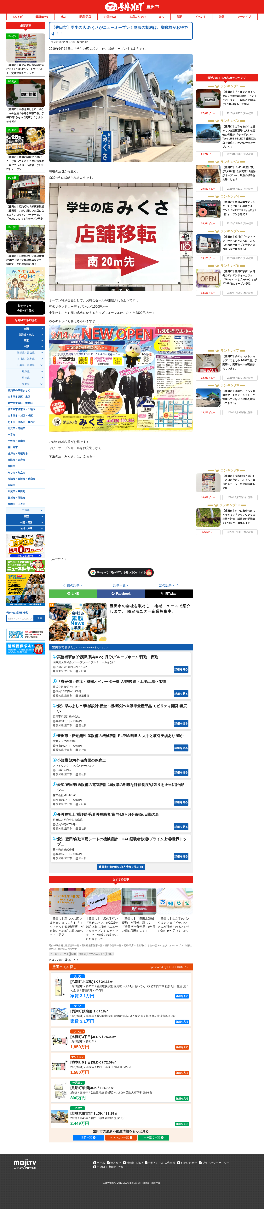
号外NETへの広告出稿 (161, 1162)
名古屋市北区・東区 (19, 396)
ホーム (101, 1162)
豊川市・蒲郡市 (16, 497)
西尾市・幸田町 (16, 491)
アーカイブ (244, 16)
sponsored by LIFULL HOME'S (168, 967)
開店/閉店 (85, 16)
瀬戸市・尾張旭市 (18, 453)
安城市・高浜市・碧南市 (21, 478)
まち (161, 16)
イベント (200, 16)
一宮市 (11, 434)
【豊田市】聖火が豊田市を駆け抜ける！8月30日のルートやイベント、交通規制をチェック (25, 68)
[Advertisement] (227, 48)
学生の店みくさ (97, 954)
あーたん (73, 960)
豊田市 (152, 6)
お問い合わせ (189, 1162)
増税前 (82, 954)
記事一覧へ (121, 585)
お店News (110, 16)
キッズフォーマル (59, 954)
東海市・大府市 (16, 460)
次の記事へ (167, 585)
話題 (179, 16)
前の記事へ (75, 585)
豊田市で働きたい (64, 647)
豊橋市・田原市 (16, 504)
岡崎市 (11, 485)
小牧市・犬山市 (16, 441)
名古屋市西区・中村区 (20, 403)
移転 (110, 954)
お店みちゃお (137, 16)
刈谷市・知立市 (16, 472)
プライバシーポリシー (215, 1162)
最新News (42, 16)
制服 (73, 954)
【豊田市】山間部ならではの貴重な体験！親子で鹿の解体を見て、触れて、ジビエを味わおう (25, 259)
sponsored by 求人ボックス (93, 647)
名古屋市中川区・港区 (20, 415)
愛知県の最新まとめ (19, 390)
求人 (63, 16)
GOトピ (18, 16)
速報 (222, 16)
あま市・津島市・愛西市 (21, 422)
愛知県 (84, 42)
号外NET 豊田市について (112, 1166)
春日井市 (13, 447)
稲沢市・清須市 (16, 428)
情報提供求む (135, 1162)
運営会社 (115, 1162)
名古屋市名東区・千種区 (21, 409)
